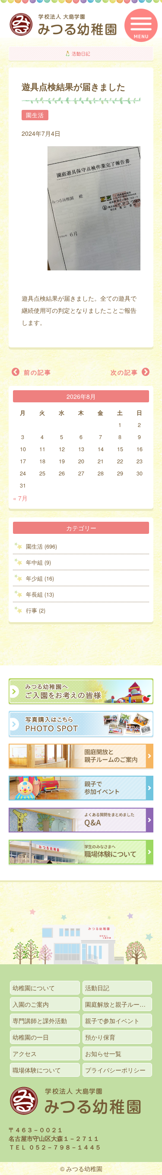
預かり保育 (100, 1037)
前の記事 (36, 372)
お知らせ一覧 (103, 1053)
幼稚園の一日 (31, 1037)
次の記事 (126, 372)
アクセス (25, 1053)
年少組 (34, 578)
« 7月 (20, 498)
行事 (31, 610)
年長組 (34, 594)
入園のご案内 (31, 1004)
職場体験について (37, 1070)
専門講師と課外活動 (40, 1020)
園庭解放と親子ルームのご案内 (118, 1004)
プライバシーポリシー (115, 1070)
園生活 (35, 115)
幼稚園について (34, 987)
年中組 (34, 562)
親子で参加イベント (112, 1020)
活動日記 (97, 987)
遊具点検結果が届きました (73, 86)
